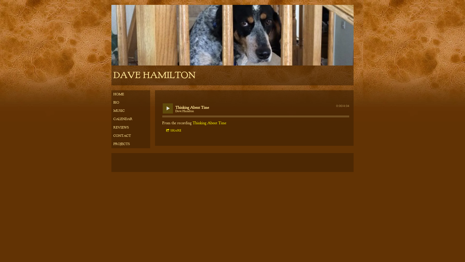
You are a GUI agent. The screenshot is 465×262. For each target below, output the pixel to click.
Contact (122, 136)
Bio (116, 102)
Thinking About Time (209, 123)
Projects (121, 144)
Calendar (122, 119)
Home (118, 94)
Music (119, 111)
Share (175, 130)
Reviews (121, 127)
